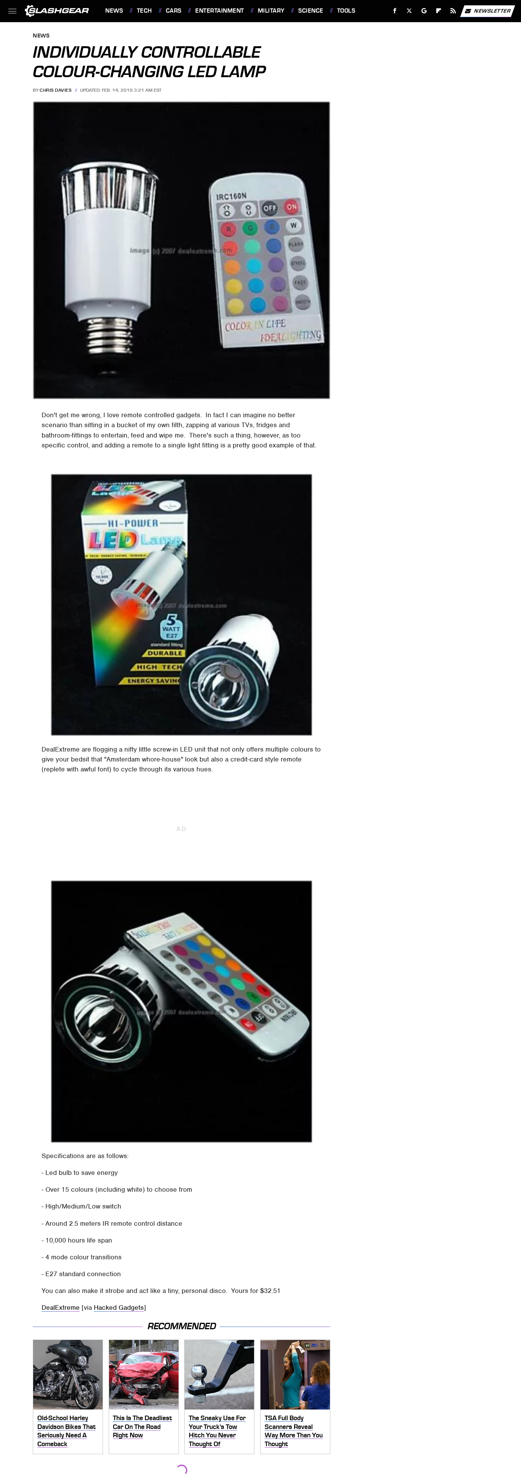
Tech (144, 10)
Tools (346, 10)
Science (310, 10)
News (114, 10)
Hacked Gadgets (119, 1307)
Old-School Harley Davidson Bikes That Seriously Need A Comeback (66, 1431)
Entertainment (219, 10)
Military (271, 10)
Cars (174, 10)
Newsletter (492, 10)
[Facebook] (394, 11)
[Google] (424, 11)
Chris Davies (55, 90)
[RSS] (453, 11)
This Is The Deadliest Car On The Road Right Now (142, 1426)
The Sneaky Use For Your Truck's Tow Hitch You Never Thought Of (217, 1431)
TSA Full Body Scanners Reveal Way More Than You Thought (294, 1431)
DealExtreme (61, 1307)
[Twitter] (409, 11)
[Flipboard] (438, 11)
